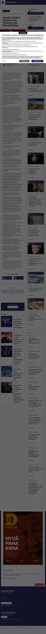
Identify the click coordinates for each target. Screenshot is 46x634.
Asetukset (24, 61)
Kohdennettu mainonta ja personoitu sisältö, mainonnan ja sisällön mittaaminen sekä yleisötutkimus (19, 47)
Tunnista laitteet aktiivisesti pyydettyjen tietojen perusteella (14, 54)
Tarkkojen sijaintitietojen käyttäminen (10, 53)
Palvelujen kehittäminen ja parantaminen (10, 49)
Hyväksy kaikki (37, 61)
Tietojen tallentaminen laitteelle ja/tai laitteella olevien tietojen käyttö (16, 44)
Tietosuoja (4, 61)
